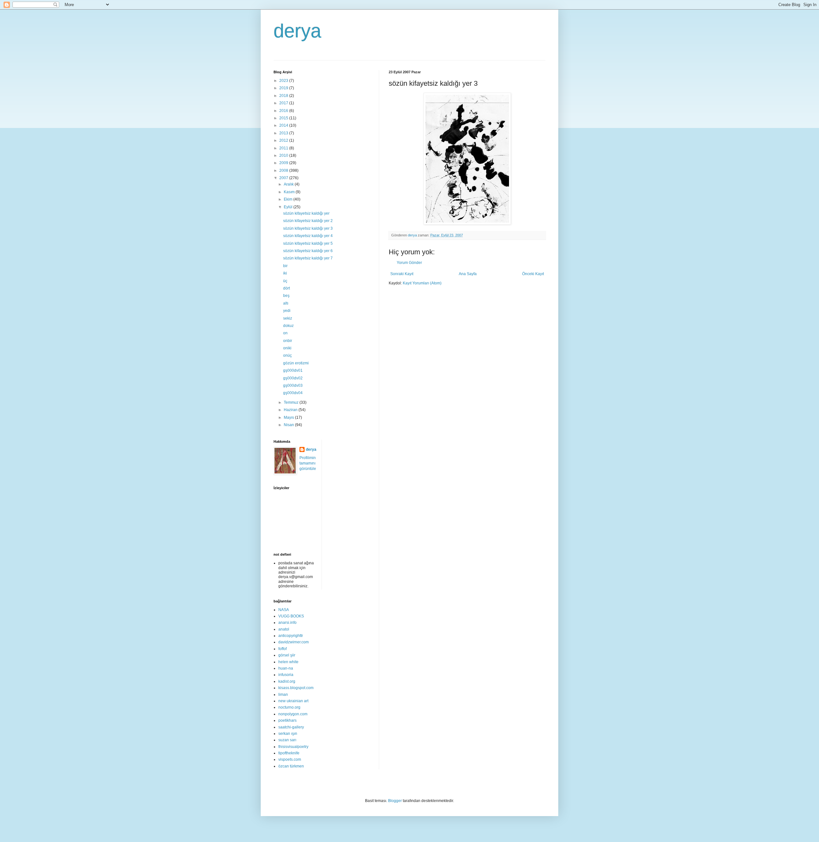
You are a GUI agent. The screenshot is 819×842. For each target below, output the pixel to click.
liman (283, 694)
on (285, 333)
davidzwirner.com (293, 642)
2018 (284, 95)
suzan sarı (287, 740)
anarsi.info (287, 622)
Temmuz (291, 402)
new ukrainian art (293, 701)
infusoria (285, 674)
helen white (288, 662)
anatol (283, 629)
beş (286, 295)
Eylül (288, 207)
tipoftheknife (288, 753)
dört (286, 288)
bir (285, 266)
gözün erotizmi (296, 363)
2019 (284, 88)
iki (285, 273)
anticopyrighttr (290, 635)
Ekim (288, 199)
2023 (284, 80)
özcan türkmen (291, 766)
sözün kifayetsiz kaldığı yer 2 (308, 220)
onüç (287, 355)
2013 (284, 133)
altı (285, 303)
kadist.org (286, 681)
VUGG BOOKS (291, 616)
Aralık (289, 184)
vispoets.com (289, 759)
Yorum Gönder (409, 262)
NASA (283, 610)
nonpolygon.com (292, 714)
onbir (287, 340)
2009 (284, 163)
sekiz (287, 318)
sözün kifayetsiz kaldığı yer (306, 213)
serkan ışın (287, 733)
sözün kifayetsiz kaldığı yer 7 (308, 258)
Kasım (290, 192)
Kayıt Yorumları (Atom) (422, 283)
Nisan (289, 425)
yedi (286, 310)
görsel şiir (286, 655)
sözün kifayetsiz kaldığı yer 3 (308, 228)
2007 (284, 178)
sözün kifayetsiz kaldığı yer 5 (308, 243)
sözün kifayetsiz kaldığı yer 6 (308, 251)
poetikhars (287, 720)
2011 (284, 148)
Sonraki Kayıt (401, 274)
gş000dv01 (293, 370)
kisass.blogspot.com (296, 688)
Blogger (395, 800)
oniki (287, 348)
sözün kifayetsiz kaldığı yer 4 (308, 236)
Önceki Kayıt (533, 274)
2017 (284, 103)
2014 (284, 125)
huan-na (285, 668)
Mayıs (289, 417)
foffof (282, 649)
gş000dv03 (293, 385)
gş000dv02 (293, 378)
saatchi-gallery (291, 727)
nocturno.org (289, 707)
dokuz (288, 325)
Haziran (291, 410)
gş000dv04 (293, 393)
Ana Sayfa (468, 274)
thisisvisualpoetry (293, 746)
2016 (284, 110)
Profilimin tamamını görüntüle (307, 463)
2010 (284, 155)
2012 (284, 140)
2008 (284, 170)
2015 (284, 118)
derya (297, 31)
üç (285, 281)
